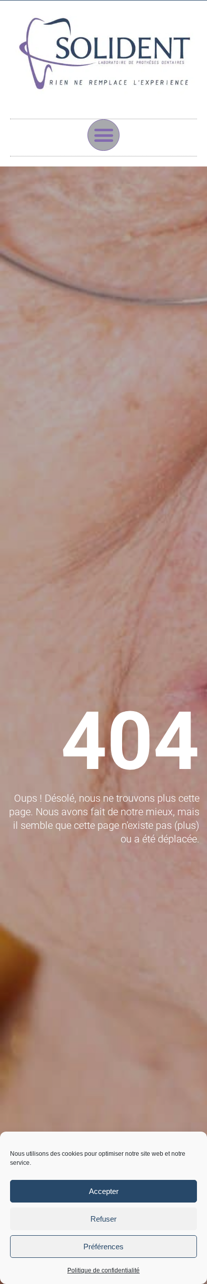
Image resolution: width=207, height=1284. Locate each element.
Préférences (103, 1246)
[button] (103, 135)
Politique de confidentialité (103, 1270)
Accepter (104, 1191)
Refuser (103, 1219)
